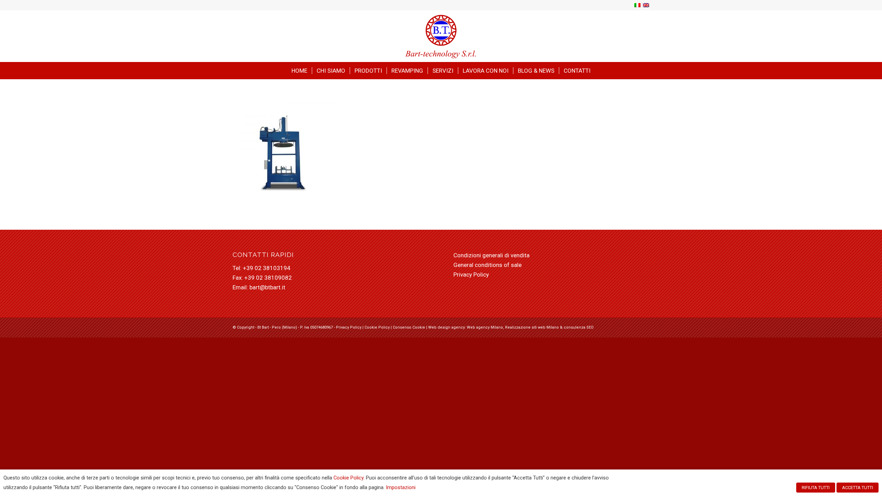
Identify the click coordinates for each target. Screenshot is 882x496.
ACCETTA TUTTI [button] (857, 487)
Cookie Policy (377, 327)
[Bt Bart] (441, 36)
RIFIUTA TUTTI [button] (816, 487)
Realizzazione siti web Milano (532, 327)
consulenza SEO (579, 327)
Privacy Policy (471, 274)
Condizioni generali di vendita (491, 255)
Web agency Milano (485, 327)
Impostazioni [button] (401, 487)
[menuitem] (299, 70)
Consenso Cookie (409, 327)
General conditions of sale (487, 264)
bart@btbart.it (267, 287)
